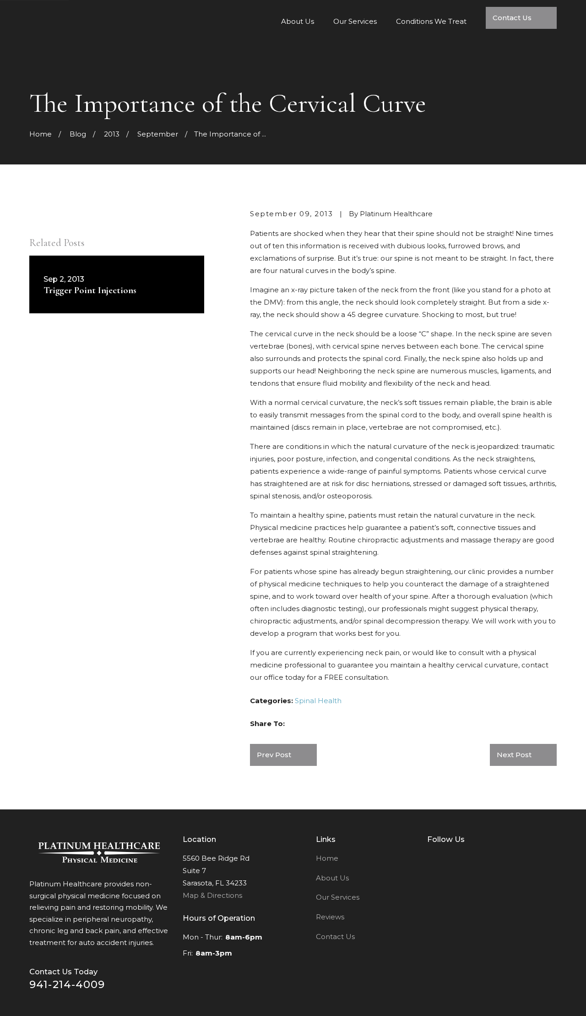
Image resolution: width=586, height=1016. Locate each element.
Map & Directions (212, 895)
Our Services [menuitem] (355, 21)
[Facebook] (432, 857)
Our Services (337, 897)
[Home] (99, 852)
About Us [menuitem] (297, 21)
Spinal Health (318, 700)
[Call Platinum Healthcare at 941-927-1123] (521, 32)
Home (327, 858)
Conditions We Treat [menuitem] (431, 21)
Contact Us (335, 936)
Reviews (330, 916)
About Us (332, 878)
